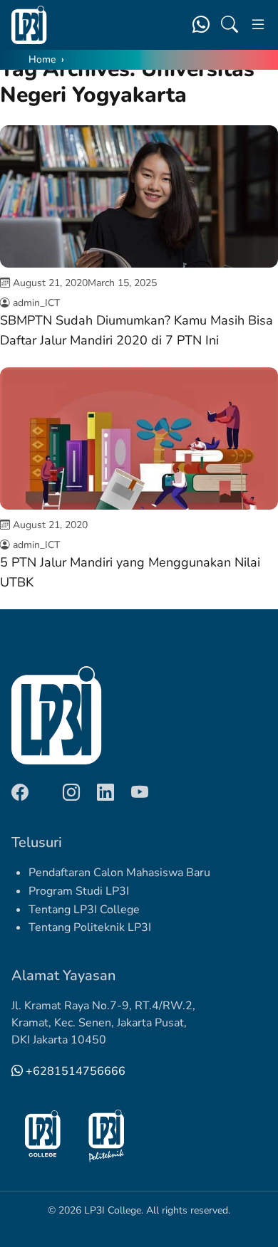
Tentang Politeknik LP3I (90, 927)
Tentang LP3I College (84, 909)
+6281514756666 (74, 1071)
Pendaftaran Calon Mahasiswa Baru (119, 872)
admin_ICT (36, 303)
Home (42, 59)
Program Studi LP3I (79, 891)
